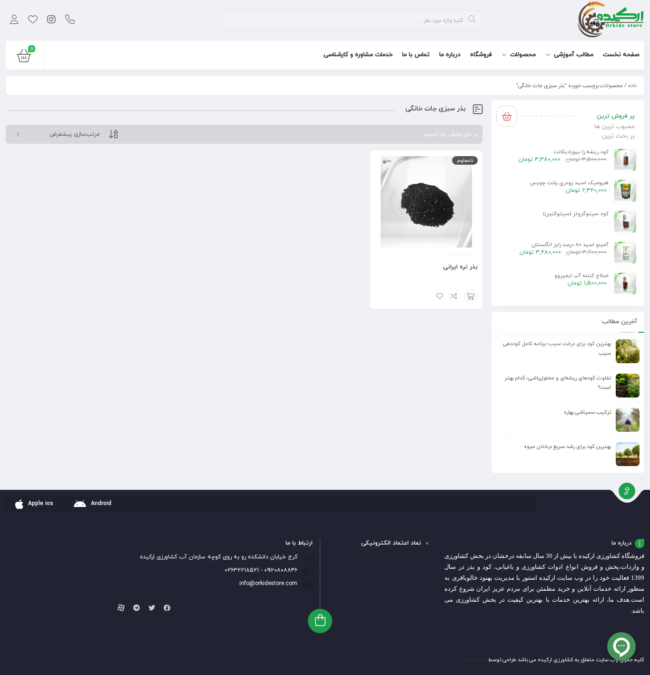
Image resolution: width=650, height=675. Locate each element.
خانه (632, 85)
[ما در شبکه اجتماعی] (51, 20)
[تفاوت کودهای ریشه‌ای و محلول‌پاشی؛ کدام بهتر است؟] (628, 385)
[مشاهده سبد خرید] (24, 58)
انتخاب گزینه (470, 296)
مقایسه (454, 296)
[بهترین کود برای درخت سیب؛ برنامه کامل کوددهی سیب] (628, 351)
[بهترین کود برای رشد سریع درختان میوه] (628, 454)
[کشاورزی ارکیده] (610, 20)
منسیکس (476, 660)
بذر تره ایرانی (460, 267)
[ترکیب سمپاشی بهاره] (628, 420)
